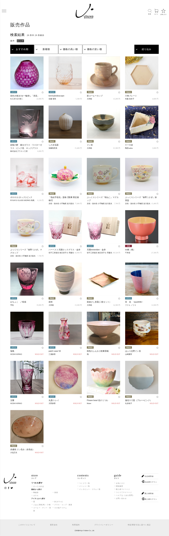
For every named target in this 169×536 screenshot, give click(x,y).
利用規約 (76, 525)
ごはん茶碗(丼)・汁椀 (42, 505)
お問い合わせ (121, 498)
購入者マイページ (123, 489)
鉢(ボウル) (58, 502)
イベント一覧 (84, 486)
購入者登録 (149, 493)
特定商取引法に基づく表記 (139, 525)
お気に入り (120, 483)
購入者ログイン (151, 499)
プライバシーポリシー (103, 525)
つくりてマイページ (124, 492)
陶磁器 (36, 492)
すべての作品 (38, 486)
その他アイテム (60, 508)
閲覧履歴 (119, 486)
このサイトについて (27, 525)
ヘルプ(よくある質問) (124, 495)
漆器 (56, 492)
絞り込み (146, 49)
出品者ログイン (151, 482)
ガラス (36, 495)
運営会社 (54, 525)
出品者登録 (149, 476)
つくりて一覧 (84, 483)
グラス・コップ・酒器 (63, 505)
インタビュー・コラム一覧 (90, 489)
